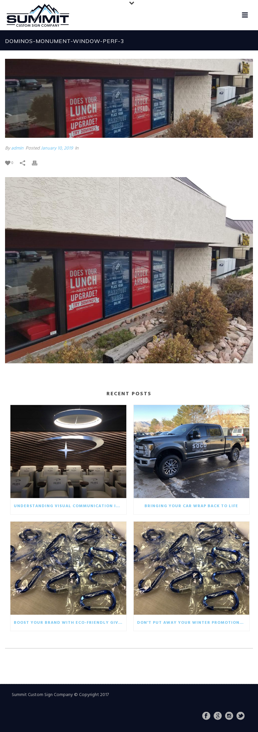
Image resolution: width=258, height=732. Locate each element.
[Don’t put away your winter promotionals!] (192, 568)
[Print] (38, 163)
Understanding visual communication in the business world (70, 506)
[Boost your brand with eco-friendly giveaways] (68, 568)
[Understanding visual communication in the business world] (68, 451)
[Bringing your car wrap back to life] (192, 451)
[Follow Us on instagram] (229, 716)
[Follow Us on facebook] (206, 716)
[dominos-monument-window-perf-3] (129, 98)
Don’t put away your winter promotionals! (193, 622)
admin (17, 148)
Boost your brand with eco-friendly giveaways (70, 622)
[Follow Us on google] (218, 716)
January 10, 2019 (57, 148)
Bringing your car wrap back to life (191, 506)
